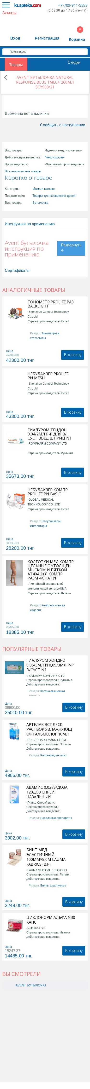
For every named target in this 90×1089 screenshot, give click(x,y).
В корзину (72, 354)
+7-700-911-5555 (73, 5)
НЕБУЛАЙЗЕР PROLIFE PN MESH (48, 376)
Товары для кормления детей (53, 195)
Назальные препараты (56, 818)
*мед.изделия (55, 157)
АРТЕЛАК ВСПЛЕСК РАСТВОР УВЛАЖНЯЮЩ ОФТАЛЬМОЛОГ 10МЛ (49, 729)
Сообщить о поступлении (62, 125)
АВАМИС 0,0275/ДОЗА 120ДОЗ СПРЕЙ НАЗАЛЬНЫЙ (46, 792)
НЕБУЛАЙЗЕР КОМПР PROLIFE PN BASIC (48, 492)
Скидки (74, 62)
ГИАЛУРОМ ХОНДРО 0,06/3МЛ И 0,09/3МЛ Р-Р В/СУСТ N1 (50, 665)
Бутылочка (40, 202)
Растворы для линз (53, 755)
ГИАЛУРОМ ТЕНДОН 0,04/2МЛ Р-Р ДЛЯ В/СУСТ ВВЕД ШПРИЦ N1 (50, 434)
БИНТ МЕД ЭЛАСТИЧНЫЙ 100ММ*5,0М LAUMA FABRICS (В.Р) (46, 857)
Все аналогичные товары (23, 171)
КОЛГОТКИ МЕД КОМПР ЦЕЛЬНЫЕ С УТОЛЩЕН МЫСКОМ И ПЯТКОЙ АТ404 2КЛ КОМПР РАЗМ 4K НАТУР (51, 570)
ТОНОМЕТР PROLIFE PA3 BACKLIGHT (51, 304)
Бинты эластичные (53, 885)
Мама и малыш (43, 189)
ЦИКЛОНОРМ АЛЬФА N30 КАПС (50, 920)
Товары (16, 65)
